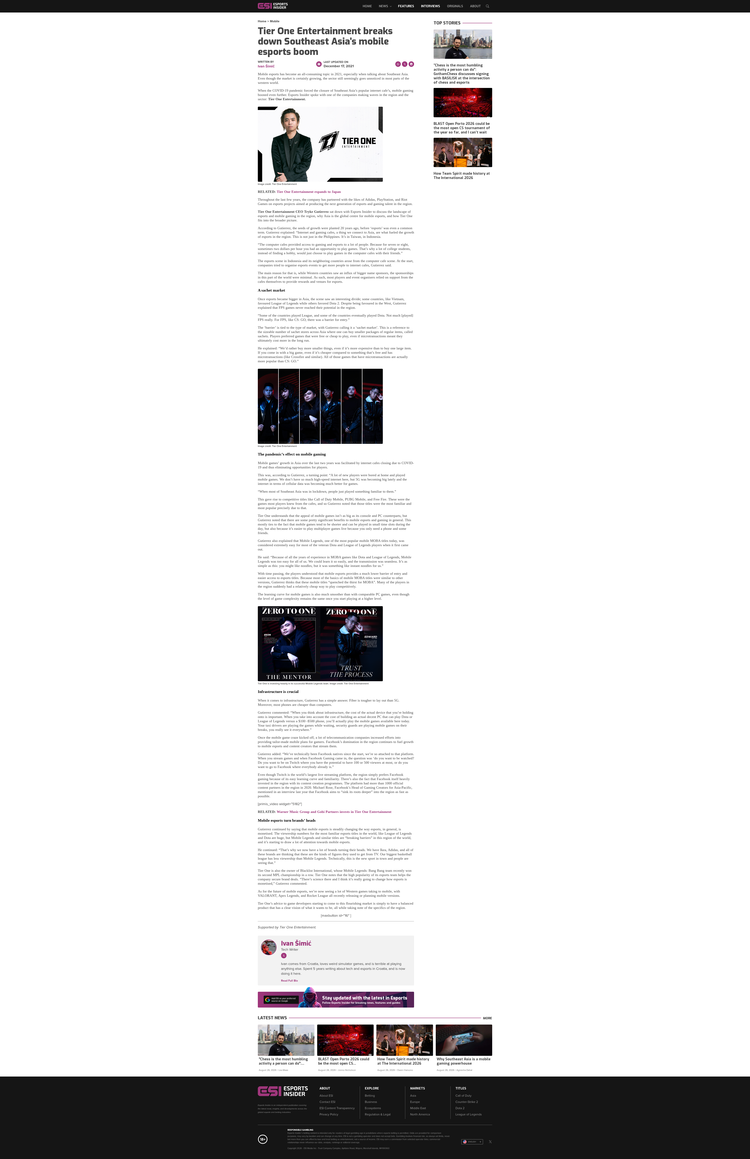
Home (367, 6)
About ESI (326, 1096)
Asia (413, 1096)
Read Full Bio (289, 980)
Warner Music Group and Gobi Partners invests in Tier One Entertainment (334, 812)
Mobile (274, 21)
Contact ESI (327, 1102)
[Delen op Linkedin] (411, 64)
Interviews (430, 6)
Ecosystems (373, 1108)
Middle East (418, 1108)
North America (420, 1114)
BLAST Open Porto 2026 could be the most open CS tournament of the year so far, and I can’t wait (462, 128)
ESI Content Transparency (337, 1108)
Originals (455, 6)
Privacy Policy (329, 1114)
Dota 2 (459, 1108)
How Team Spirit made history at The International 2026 (462, 175)
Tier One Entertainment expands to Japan (309, 192)
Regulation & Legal (378, 1114)
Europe (415, 1102)
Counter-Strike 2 (466, 1102)
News (383, 6)
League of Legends (468, 1114)
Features (406, 6)
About (475, 6)
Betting (370, 1096)
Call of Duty (463, 1096)
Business (371, 1102)
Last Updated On (336, 62)
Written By (266, 62)
